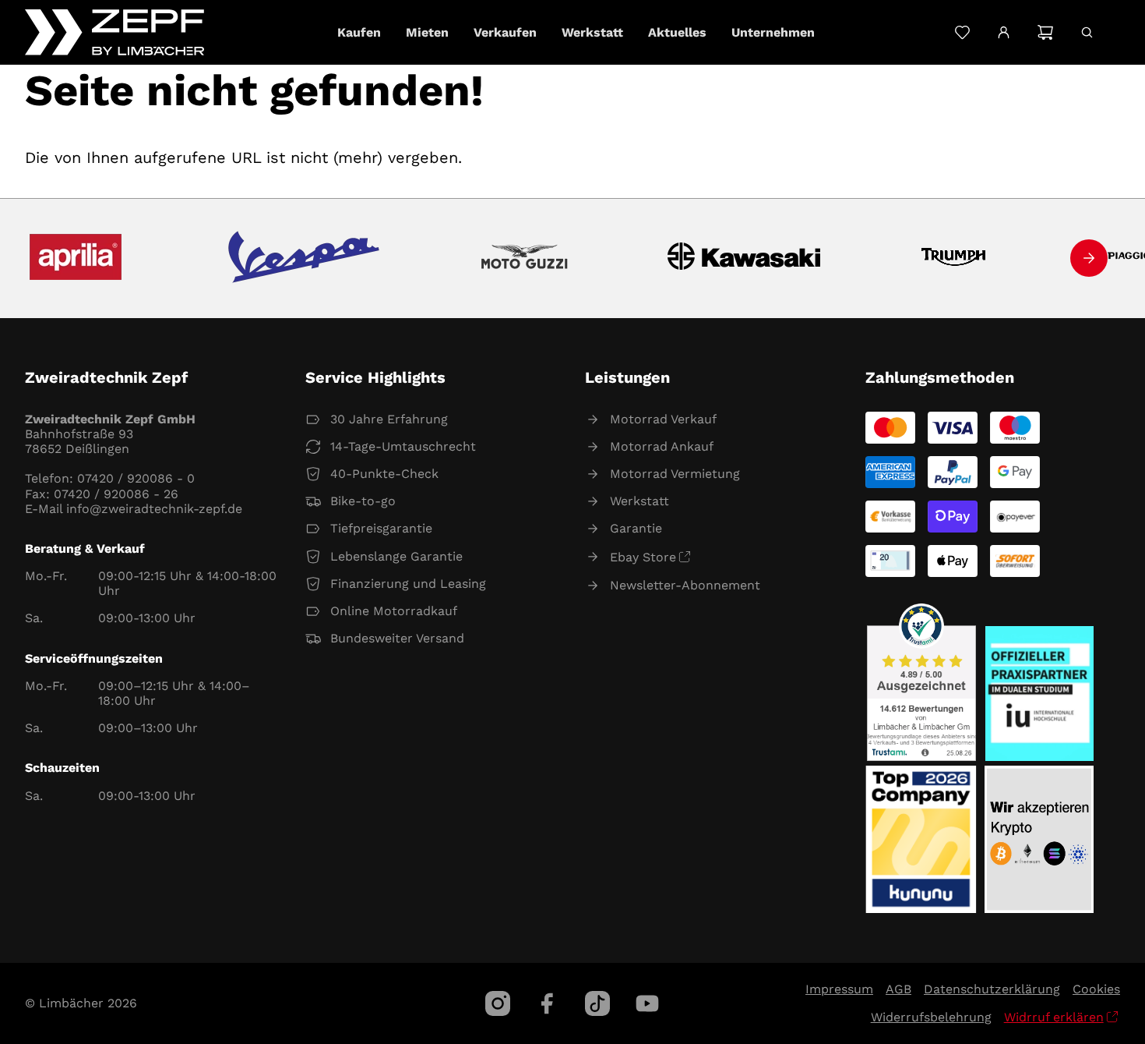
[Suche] (1087, 32)
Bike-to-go (363, 501)
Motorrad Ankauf (661, 446)
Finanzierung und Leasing (408, 583)
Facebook (547, 1003)
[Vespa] (304, 258)
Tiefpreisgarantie (381, 528)
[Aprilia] (75, 258)
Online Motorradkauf (393, 610)
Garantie (636, 528)
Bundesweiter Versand (397, 638)
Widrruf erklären (1054, 1017)
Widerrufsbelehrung (931, 1017)
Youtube (647, 1003)
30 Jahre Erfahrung (389, 419)
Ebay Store (643, 557)
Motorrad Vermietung (675, 473)
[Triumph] (953, 258)
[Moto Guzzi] (524, 258)
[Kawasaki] (744, 258)
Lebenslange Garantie (396, 556)
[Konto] (1003, 32)
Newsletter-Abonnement (685, 585)
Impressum (839, 989)
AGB (898, 989)
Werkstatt (639, 501)
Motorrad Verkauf (663, 419)
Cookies (1096, 989)
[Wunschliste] (962, 32)
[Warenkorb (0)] (1045, 32)
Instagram (497, 1003)
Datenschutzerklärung (992, 989)
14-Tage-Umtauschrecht (403, 446)
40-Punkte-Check (384, 473)
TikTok (597, 1003)
